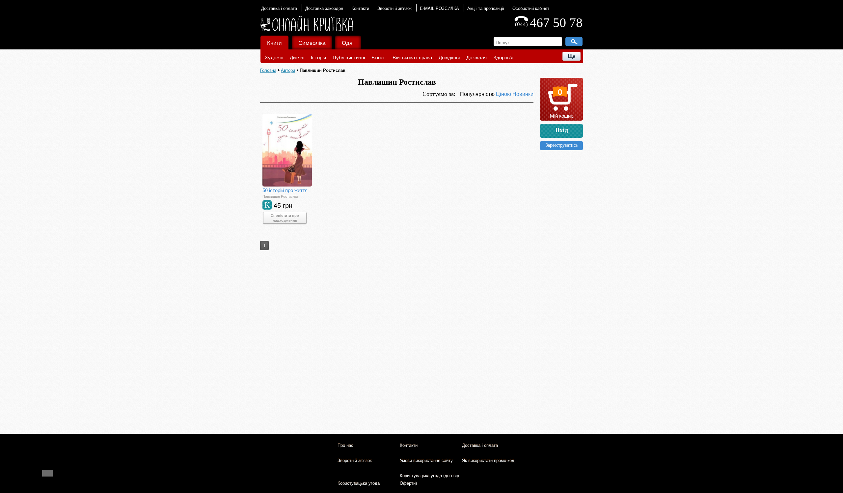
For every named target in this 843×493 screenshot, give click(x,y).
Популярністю (478, 94)
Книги (274, 42)
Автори (288, 70)
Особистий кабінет (530, 8)
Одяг (348, 42)
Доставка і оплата (279, 8)
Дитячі (297, 57)
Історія (318, 57)
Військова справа (412, 57)
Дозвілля (476, 57)
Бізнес (378, 57)
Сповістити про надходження (285, 218)
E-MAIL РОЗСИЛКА (439, 8)
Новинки (522, 94)
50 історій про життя (285, 190)
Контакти (360, 8)
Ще (571, 56)
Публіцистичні (349, 57)
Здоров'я (503, 57)
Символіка (311, 42)
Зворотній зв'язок (394, 8)
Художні (274, 57)
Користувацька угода (359, 483)
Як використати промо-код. (489, 460)
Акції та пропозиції (485, 8)
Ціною (504, 94)
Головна (268, 70)
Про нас (345, 445)
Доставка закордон (324, 8)
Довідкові (449, 57)
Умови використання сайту (426, 460)
